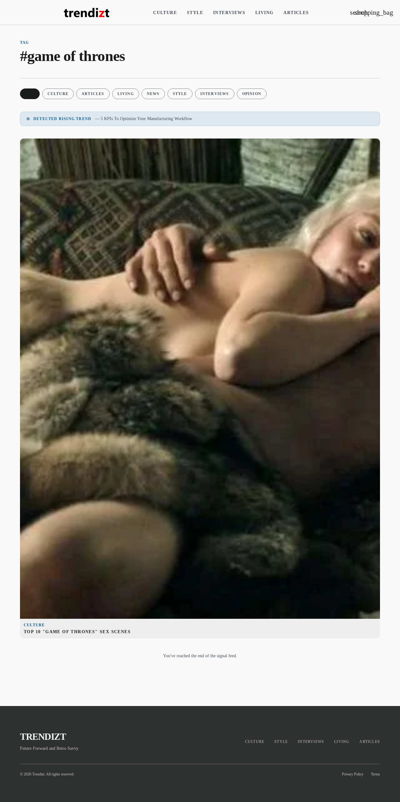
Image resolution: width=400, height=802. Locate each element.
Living (264, 12)
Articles (296, 12)
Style (195, 12)
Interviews (229, 12)
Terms (375, 774)
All (29, 94)
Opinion (251, 94)
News (153, 94)
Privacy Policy (352, 774)
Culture (165, 12)
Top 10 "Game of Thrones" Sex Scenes (77, 631)
